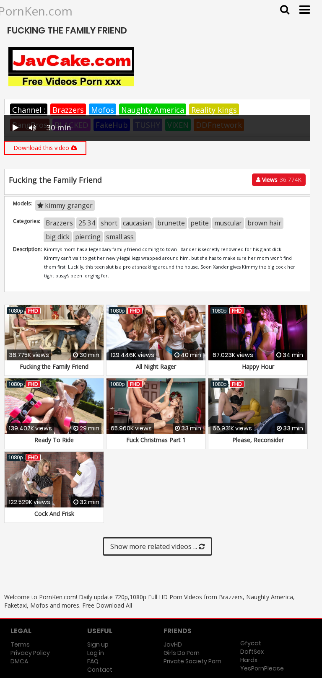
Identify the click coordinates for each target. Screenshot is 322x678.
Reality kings (214, 110)
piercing (88, 236)
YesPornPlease (262, 668)
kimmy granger (68, 205)
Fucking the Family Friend (54, 366)
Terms (20, 644)
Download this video (42, 148)
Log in (95, 653)
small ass (120, 236)
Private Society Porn (192, 661)
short (109, 223)
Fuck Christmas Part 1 (156, 440)
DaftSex (252, 651)
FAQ (93, 661)
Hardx (248, 660)
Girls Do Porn (182, 653)
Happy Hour (258, 366)
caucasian (137, 223)
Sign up (98, 644)
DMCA (19, 661)
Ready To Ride (54, 440)
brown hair (264, 223)
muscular (228, 223)
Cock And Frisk (54, 514)
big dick (58, 236)
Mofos (102, 110)
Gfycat (250, 643)
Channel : (28, 110)
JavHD (173, 644)
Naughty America (152, 110)
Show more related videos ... (154, 546)
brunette (171, 223)
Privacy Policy (30, 653)
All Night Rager (156, 366)
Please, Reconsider (258, 440)
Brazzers (68, 110)
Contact (99, 669)
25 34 (86, 223)
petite (199, 223)
